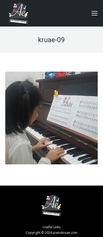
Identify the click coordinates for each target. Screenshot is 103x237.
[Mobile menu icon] (94, 13)
